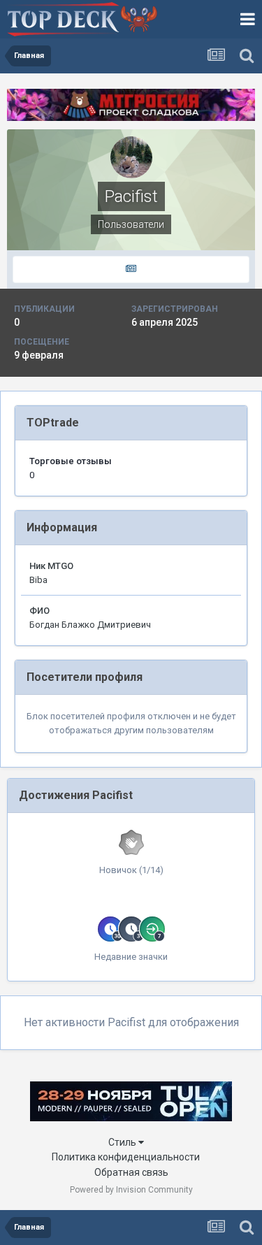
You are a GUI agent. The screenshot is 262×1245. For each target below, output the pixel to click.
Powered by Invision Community (131, 1190)
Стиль (123, 1142)
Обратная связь (131, 1172)
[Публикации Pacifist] (131, 269)
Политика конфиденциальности (126, 1157)
